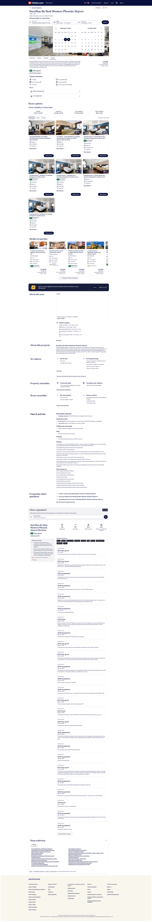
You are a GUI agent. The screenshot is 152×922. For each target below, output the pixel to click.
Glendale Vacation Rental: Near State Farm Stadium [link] (45, 861)
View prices (48, 155)
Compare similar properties (70, 278)
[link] (105, 7)
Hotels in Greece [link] (32, 909)
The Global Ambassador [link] (37, 863)
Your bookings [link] (51, 886)
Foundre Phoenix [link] (36, 857)
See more (58, 340)
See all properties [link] (36, 7)
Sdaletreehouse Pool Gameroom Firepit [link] (79, 864)
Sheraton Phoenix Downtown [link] (39, 860)
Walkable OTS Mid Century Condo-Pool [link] (78, 856)
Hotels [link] (30, 871)
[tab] (33, 844)
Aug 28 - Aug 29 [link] (58, 113)
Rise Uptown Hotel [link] (36, 854)
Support (106, 3)
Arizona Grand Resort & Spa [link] (76, 851)
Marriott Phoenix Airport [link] (75, 854)
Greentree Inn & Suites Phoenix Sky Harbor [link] (43, 850)
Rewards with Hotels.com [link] (113, 894)
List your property (96, 3)
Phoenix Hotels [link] (53, 871)
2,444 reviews (34, 535)
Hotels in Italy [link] (31, 891)
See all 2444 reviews (64, 834)
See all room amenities (63, 405)
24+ (105, 54)
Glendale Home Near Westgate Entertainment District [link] (83, 861)
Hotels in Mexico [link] (32, 894)
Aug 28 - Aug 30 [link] (79, 113)
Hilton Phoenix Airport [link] (37, 853)
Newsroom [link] (70, 890)
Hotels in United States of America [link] (36, 889)
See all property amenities (64, 389)
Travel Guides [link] (110, 891)
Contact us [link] (50, 891)
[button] (62, 36)
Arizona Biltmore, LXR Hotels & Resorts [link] (41, 849)
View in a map (61, 318)
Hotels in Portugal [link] (32, 907)
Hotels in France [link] (32, 899)
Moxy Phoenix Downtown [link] (75, 860)
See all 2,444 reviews (35, 73)
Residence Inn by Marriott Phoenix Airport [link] (42, 856)
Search (105, 22)
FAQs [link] (49, 889)
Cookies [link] (89, 891)
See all (31, 87)
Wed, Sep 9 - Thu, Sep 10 (63, 23)
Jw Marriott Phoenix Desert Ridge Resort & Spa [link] (44, 859)
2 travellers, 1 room (86, 23)
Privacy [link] (89, 889)
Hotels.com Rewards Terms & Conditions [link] (94, 901)
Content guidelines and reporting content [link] (95, 897)
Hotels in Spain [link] (31, 902)
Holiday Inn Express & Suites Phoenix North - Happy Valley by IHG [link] (85, 853)
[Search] (106, 517)
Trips (112, 3)
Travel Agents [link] (71, 898)
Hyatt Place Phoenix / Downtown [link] (77, 859)
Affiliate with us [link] (71, 888)
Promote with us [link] (71, 895)
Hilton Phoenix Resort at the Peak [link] (77, 850)
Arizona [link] (47, 871)
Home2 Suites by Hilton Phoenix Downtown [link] (80, 863)
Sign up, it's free (103, 287)
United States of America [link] (39, 871)
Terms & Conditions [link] (92, 886)
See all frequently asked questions (65, 502)
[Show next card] (108, 258)
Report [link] (35, 559)
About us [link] (109, 886)
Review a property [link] (52, 894)
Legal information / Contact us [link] (94, 894)
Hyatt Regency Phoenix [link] (74, 849)
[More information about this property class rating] (34, 14)
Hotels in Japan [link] (32, 904)
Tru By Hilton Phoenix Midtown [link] (39, 864)
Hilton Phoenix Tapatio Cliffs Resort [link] (41, 851)
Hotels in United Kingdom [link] (34, 897)
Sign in (122, 3)
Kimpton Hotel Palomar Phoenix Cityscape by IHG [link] (44, 866)
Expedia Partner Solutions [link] (74, 893)
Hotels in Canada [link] (32, 886)
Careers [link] (109, 889)
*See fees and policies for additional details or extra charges (70, 376)
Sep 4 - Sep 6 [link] (99, 113)
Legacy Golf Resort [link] (73, 857)
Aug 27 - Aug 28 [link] (38, 113)
